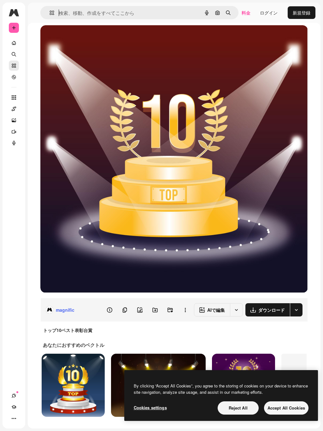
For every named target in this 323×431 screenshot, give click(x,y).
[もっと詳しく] (14, 77)
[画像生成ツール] (14, 120)
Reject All (238, 408)
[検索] (14, 54)
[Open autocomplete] (49, 12)
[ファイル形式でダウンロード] (296, 309)
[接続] (14, 396)
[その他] (14, 418)
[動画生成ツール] (14, 132)
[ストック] (14, 66)
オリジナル (84, 37)
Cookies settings (150, 407)
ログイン (269, 12)
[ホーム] (14, 43)
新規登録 (301, 12)
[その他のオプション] (185, 310)
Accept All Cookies (286, 408)
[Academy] (14, 407)
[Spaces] (14, 109)
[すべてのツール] (14, 97)
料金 (246, 12)
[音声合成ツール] (14, 143)
